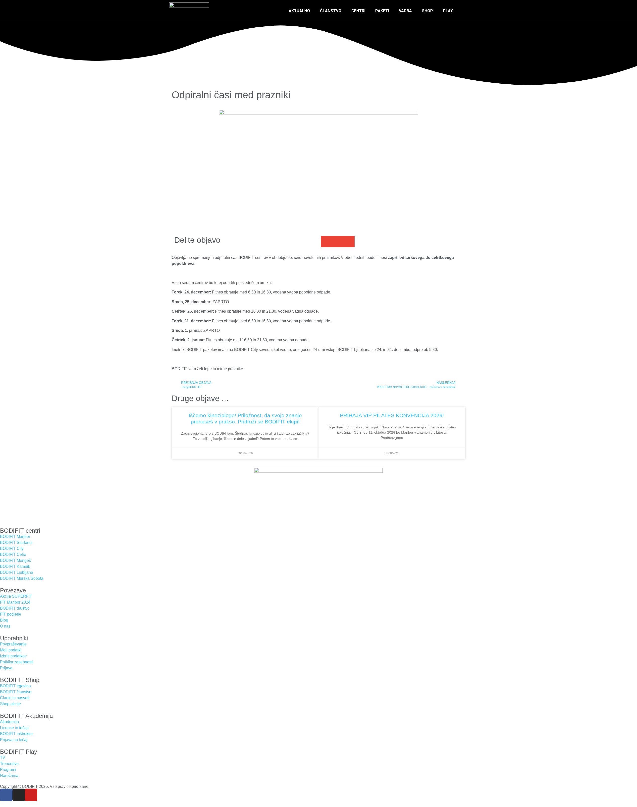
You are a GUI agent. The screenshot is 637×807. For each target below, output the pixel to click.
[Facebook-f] (6, 795)
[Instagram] (18, 795)
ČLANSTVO (330, 10)
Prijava (6, 668)
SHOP (427, 10)
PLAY (448, 10)
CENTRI (358, 10)
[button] (464, 11)
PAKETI (382, 10)
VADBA (405, 10)
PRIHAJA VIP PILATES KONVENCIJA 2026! (392, 415)
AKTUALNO (299, 10)
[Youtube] (31, 795)
